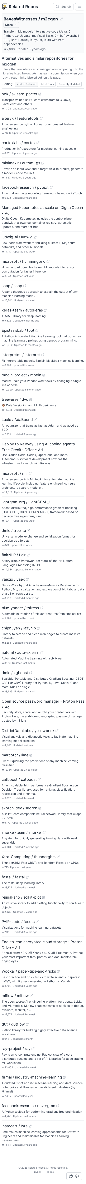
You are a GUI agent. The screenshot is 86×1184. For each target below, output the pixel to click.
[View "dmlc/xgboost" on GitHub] (30, 672)
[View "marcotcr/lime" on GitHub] (31, 755)
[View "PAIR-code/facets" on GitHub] (37, 921)
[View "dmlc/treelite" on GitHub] (28, 530)
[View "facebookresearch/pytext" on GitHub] (51, 187)
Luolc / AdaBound (17, 419)
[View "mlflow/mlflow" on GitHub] (31, 995)
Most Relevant (26, 84)
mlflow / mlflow (15, 995)
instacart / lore (15, 1126)
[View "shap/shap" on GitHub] (24, 286)
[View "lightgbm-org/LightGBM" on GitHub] (48, 502)
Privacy (37, 1171)
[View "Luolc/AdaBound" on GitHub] (35, 419)
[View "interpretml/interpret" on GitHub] (42, 355)
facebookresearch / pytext (25, 187)
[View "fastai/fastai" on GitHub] (27, 877)
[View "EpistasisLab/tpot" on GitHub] (37, 330)
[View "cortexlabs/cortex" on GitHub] (38, 142)
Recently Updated (69, 84)
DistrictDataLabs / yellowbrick (28, 730)
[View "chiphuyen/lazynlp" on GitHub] (38, 628)
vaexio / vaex (13, 579)
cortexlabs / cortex (18, 143)
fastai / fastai (13, 877)
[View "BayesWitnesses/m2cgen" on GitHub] (61, 19)
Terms (50, 1171)
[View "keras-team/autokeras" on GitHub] (45, 310)
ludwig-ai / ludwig (17, 237)
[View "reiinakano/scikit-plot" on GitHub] (43, 897)
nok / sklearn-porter (19, 94)
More (9, 24)
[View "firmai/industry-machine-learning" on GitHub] (64, 1077)
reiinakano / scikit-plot (21, 897)
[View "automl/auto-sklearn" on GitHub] (42, 652)
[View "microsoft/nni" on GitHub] (30, 473)
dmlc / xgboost (15, 672)
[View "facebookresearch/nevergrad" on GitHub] (57, 1105)
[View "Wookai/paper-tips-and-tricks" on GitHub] (58, 971)
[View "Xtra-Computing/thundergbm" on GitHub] (58, 857)
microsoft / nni (15, 473)
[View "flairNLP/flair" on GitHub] (28, 555)
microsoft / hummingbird (24, 261)
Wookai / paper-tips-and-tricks (29, 971)
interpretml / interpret (21, 355)
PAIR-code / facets (18, 921)
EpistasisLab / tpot (18, 330)
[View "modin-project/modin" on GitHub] (44, 375)
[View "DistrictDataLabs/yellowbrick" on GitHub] (57, 730)
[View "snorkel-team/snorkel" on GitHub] (44, 832)
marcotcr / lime (15, 755)
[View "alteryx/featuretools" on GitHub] (41, 118)
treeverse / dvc (15, 399)
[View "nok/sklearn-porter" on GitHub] (40, 94)
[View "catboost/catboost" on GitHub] (39, 779)
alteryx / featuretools (20, 118)
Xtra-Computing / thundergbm (29, 857)
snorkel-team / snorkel (22, 832)
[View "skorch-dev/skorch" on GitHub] (40, 808)
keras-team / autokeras (22, 310)
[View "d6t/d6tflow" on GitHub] (27, 1024)
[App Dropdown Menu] (79, 6)
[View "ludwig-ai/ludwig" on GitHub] (35, 237)
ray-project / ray (16, 1048)
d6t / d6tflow (13, 1024)
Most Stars (47, 84)
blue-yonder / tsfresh (20, 608)
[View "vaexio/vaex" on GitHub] (27, 579)
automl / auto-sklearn (20, 652)
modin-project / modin (21, 375)
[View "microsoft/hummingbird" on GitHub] (48, 261)
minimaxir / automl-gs (21, 163)
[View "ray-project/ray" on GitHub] (33, 1048)
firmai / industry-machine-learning (32, 1077)
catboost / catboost (19, 779)
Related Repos (23, 6)
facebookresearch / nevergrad (28, 1106)
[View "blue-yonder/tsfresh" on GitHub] (41, 608)
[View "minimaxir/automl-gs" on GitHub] (42, 163)
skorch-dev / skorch (19, 808)
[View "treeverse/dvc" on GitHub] (30, 399)
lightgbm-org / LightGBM (24, 502)
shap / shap (12, 286)
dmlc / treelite (14, 530)
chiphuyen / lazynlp (19, 628)
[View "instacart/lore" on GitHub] (30, 1126)
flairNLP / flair (14, 555)
